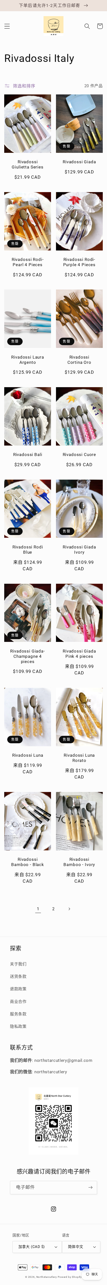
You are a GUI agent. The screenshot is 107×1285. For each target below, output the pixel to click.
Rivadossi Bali (27, 454)
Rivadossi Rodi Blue (27, 549)
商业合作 (18, 1001)
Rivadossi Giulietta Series (27, 164)
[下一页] (69, 909)
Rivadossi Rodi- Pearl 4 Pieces (28, 262)
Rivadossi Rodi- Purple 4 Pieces (79, 262)
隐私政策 (18, 1026)
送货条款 (18, 976)
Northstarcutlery (46, 1277)
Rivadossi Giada (79, 161)
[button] (7, 26)
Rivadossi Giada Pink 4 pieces (79, 654)
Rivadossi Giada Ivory (79, 549)
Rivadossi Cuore (79, 454)
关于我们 (18, 964)
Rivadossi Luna (27, 755)
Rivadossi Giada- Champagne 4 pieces (27, 656)
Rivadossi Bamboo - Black (27, 862)
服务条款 (18, 1014)
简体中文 (75, 1246)
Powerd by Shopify (70, 1277)
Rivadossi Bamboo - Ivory (79, 862)
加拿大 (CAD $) (31, 1246)
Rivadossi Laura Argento (27, 360)
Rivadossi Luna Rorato (79, 758)
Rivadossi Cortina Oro (79, 360)
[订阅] (90, 1187)
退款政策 (18, 989)
